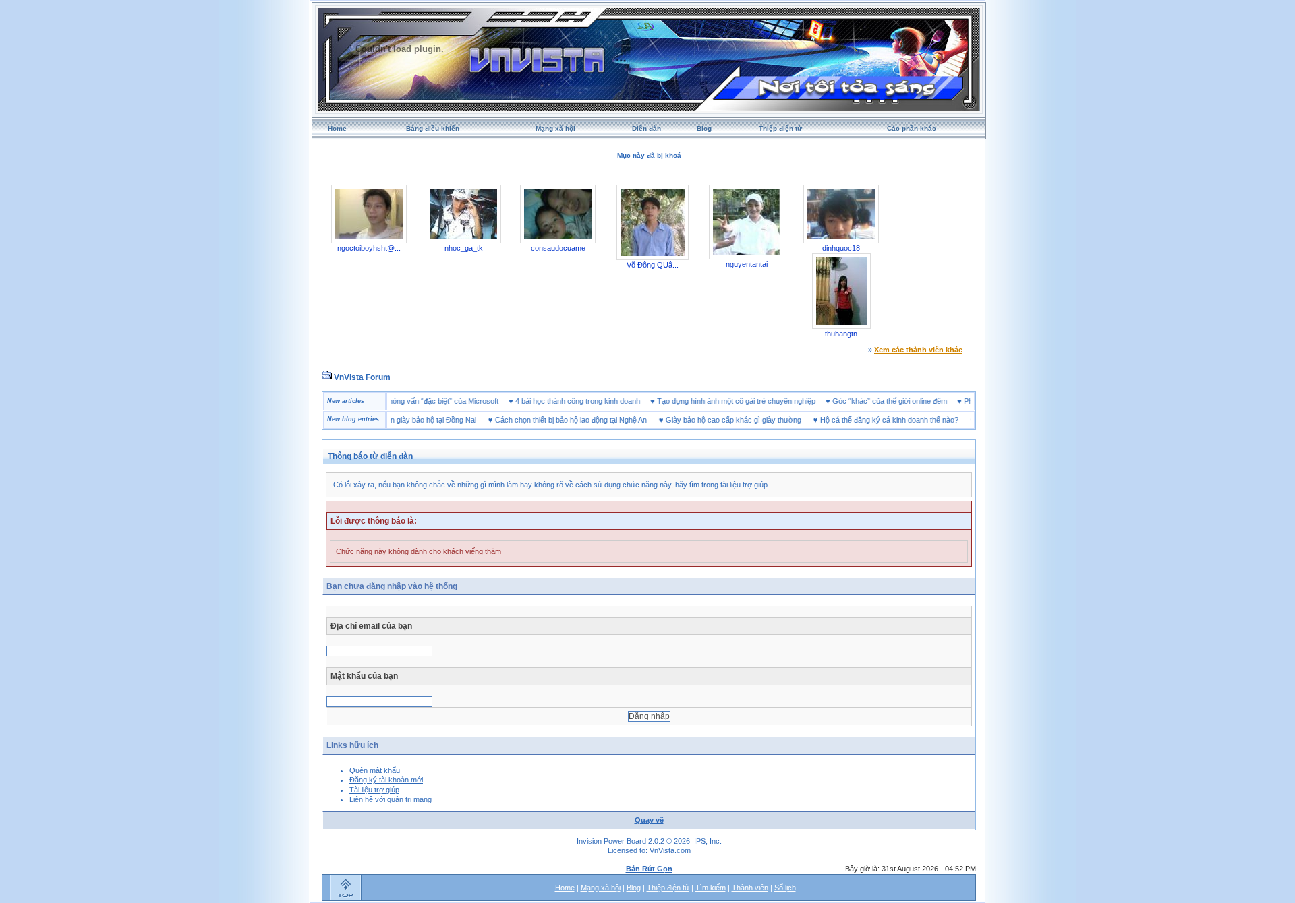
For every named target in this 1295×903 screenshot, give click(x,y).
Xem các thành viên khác (918, 350)
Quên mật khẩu (374, 770)
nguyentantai (747, 264)
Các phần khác (911, 128)
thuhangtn (841, 334)
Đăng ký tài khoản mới (386, 780)
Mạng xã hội (555, 128)
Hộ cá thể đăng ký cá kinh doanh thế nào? (868, 420)
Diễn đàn (646, 128)
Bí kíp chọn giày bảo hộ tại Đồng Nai (396, 420)
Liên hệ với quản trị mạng (390, 799)
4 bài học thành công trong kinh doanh (598, 401)
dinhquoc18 (841, 248)
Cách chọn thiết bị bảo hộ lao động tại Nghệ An (550, 420)
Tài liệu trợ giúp (374, 790)
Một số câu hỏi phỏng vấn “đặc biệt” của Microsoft (437, 401)
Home (337, 128)
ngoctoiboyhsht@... (369, 248)
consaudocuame (558, 248)
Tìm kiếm (710, 887)
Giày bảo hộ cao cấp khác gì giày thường (712, 420)
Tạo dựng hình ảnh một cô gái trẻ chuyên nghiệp (757, 401)
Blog (704, 128)
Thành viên (750, 887)
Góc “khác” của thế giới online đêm (910, 401)
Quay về (649, 820)
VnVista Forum (362, 377)
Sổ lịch (785, 887)
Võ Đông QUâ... (653, 265)
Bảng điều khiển (432, 128)
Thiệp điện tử (780, 128)
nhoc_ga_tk (463, 248)
